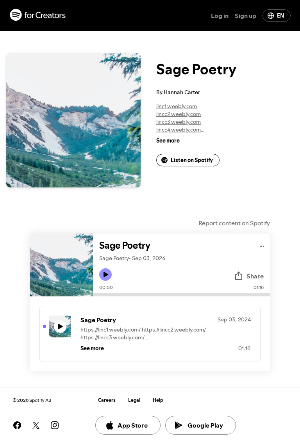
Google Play (205, 425)
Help (158, 400)
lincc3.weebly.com (178, 122)
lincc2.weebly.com (178, 114)
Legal (134, 400)
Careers (107, 400)
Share (255, 276)
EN (280, 16)
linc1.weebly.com (176, 106)
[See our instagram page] (54, 425)
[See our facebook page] (17, 425)
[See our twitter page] (36, 425)
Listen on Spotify (192, 160)
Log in (220, 15)
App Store (133, 425)
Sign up (245, 15)
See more (168, 140)
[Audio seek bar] (181, 294)
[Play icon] (105, 274)
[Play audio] (262, 245)
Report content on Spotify (234, 223)
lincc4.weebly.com (178, 130)
